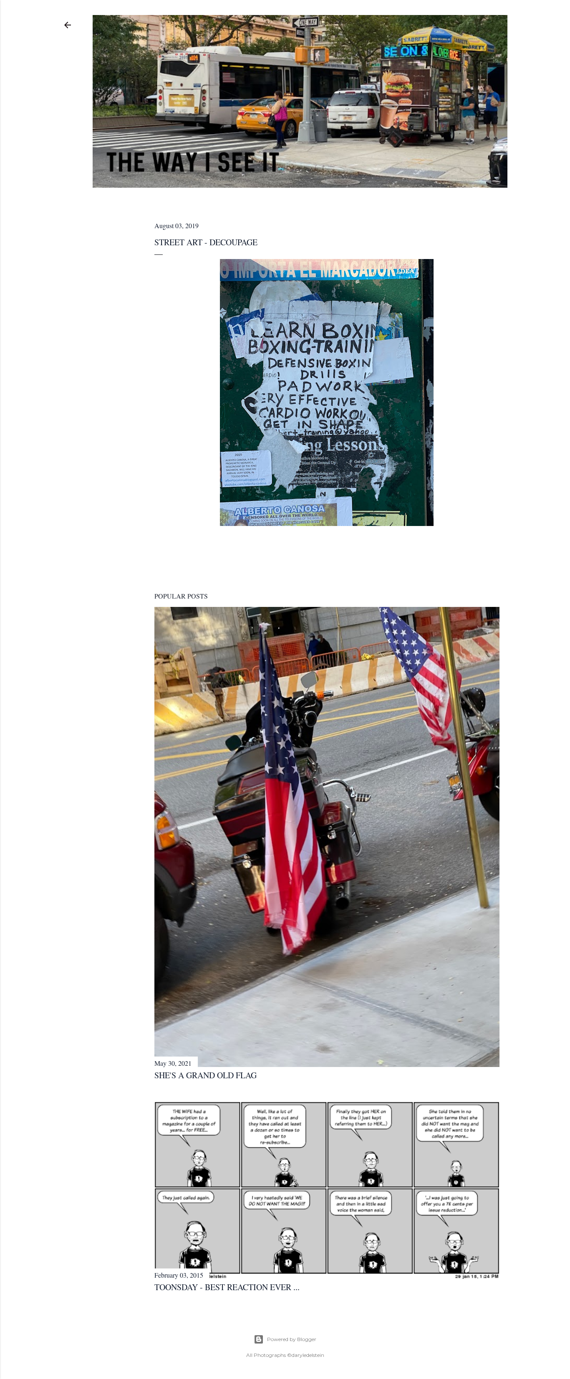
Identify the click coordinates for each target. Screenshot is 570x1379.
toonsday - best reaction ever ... (227, 1287)
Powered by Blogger (291, 1339)
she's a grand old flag (205, 1075)
